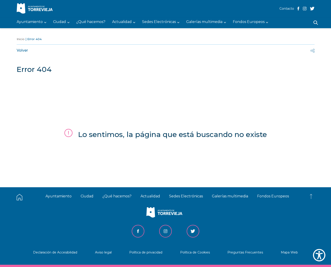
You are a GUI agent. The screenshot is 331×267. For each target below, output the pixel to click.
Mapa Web (289, 252)
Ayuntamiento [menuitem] (30, 22)
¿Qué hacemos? (116, 196)
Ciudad (87, 196)
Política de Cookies (195, 252)
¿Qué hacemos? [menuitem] (90, 22)
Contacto (286, 9)
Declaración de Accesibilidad (55, 252)
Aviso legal (103, 252)
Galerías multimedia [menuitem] (204, 22)
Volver (22, 50)
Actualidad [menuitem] (122, 22)
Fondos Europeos (273, 196)
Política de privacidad (145, 252)
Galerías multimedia (230, 196)
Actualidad (150, 196)
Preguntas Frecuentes (245, 252)
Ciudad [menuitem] (59, 22)
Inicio (21, 39)
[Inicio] (36, 8)
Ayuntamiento (58, 196)
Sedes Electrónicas (186, 196)
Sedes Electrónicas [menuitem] (159, 22)
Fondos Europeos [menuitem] (249, 22)
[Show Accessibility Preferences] (319, 255)
